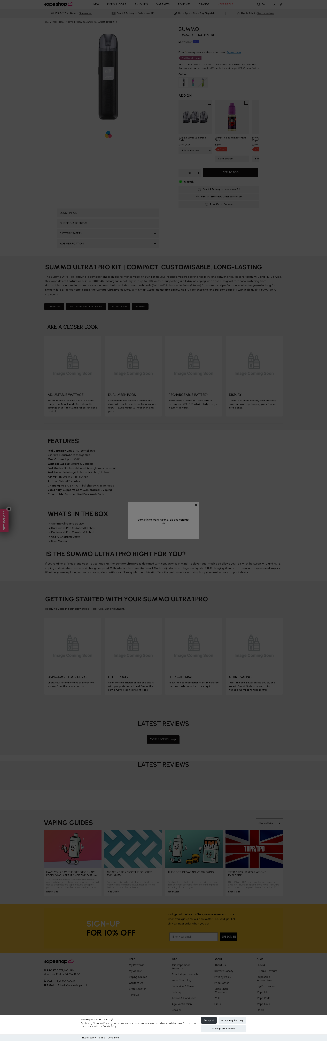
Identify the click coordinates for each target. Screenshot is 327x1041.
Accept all (209, 1020)
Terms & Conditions (108, 1037)
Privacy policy (88, 1037)
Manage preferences (223, 1028)
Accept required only (232, 1020)
